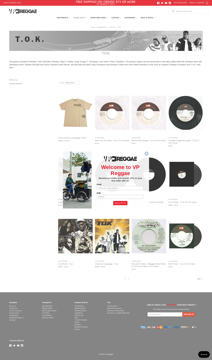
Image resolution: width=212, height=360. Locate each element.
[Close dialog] (146, 153)
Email (99, 184)
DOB (99, 193)
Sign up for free (120, 203)
